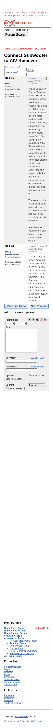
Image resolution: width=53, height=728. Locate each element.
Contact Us (19, 721)
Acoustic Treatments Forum (23, 641)
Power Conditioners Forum (23, 651)
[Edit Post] (46, 78)
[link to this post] (12, 78)
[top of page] (6, 78)
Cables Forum (17, 648)
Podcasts (41, 15)
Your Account (10, 684)
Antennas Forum (18, 643)
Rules (7, 674)
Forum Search (16, 34)
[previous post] (8, 246)
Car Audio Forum (13, 636)
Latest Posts (11, 12)
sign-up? (16, 67)
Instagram (9, 698)
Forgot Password (12, 667)
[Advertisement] (26, 506)
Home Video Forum (14, 630)
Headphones (20, 15)
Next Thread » (39, 306)
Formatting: (12, 320)
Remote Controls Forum (22, 653)
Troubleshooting (12, 679)
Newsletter (30, 721)
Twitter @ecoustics (13, 703)
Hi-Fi (22, 12)
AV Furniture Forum (19, 646)
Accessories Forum (14, 638)
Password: (11, 72)
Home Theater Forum (15, 633)
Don (7, 83)
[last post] (9, 78)
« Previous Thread (16, 306)
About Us (8, 721)
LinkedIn (8, 700)
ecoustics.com (21, 717)
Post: (8, 327)
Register (8, 672)
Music (32, 15)
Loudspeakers (33, 12)
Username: (12, 67)
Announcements (12, 682)
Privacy (40, 721)
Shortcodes (10, 677)
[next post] (8, 78)
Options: (10, 375)
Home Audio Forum (14, 628)
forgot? (15, 72)
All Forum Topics (13, 656)
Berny (8, 251)
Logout (7, 669)
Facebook (9, 695)
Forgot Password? (37, 367)
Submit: (10, 385)
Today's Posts (42, 628)
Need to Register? (37, 358)
